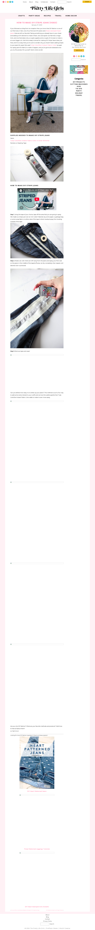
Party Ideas (34, 16)
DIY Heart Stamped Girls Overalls (37, 907)
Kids (79, 86)
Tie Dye (79, 88)
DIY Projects (79, 82)
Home (25, 2)
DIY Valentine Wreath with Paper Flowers (54, 910)
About (31, 2)
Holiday (79, 93)
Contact (52, 2)
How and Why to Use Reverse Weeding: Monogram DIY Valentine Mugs (25, 910)
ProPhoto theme (52, 928)
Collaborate (44, 2)
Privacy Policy (47, 921)
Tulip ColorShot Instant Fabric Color (43, 45)
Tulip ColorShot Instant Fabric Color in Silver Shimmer (30, 140)
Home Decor (71, 16)
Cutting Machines (79, 84)
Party (79, 91)
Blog (36, 2)
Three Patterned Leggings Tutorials (37, 849)
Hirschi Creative (64, 928)
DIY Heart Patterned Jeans (36, 791)
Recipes (47, 16)
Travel (58, 16)
